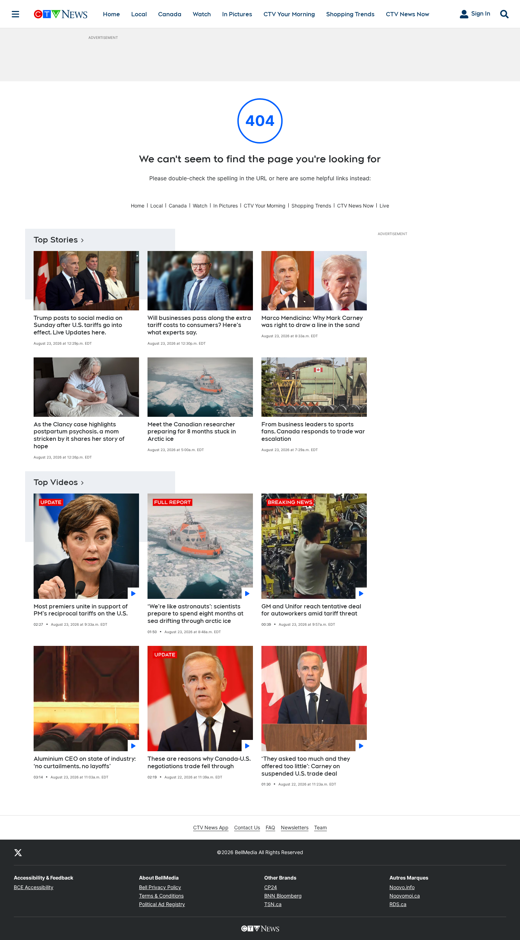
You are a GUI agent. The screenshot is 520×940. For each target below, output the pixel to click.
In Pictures (237, 14)
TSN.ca (273, 904)
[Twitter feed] (18, 852)
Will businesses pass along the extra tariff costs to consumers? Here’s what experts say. (199, 325)
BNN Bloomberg (283, 896)
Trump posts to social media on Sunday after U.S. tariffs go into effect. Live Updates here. (78, 325)
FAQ (270, 827)
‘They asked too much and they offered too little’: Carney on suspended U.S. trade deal (305, 766)
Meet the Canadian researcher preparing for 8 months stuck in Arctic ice (192, 432)
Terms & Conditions (161, 896)
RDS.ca (397, 904)
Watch (202, 14)
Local (139, 14)
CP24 (270, 887)
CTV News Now (407, 14)
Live (384, 206)
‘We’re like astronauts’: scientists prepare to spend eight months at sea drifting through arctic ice (195, 614)
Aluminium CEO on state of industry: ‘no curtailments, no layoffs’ (85, 762)
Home (111, 14)
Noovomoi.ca (404, 896)
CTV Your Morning (289, 14)
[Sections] (15, 14)
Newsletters (294, 827)
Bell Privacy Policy (160, 887)
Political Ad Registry (162, 904)
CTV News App (211, 827)
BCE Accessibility (33, 887)
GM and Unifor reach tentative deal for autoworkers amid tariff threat (311, 610)
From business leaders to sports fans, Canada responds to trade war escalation (313, 432)
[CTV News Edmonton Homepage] (60, 14)
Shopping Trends (350, 14)
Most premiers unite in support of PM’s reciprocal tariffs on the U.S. (81, 610)
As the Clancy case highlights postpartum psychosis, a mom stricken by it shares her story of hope (79, 435)
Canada (169, 14)
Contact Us (247, 827)
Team (320, 827)
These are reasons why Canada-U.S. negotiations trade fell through (199, 762)
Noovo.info (402, 887)
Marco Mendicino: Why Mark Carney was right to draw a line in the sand (312, 322)
